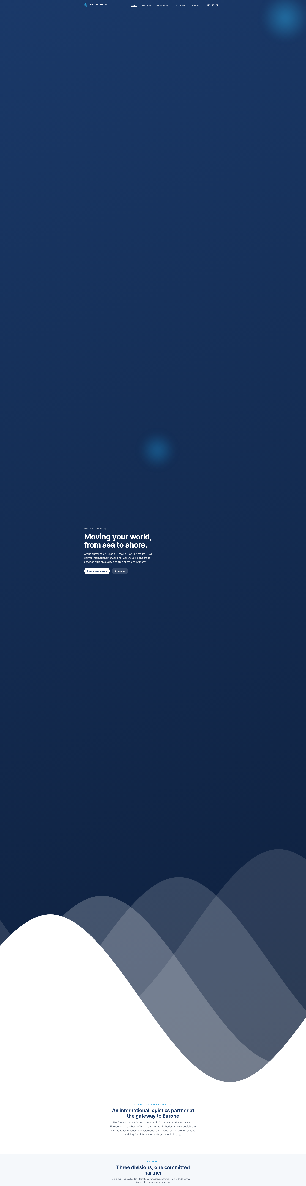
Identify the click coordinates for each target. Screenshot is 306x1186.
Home (134, 5)
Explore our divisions (97, 571)
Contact (196, 5)
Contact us (120, 571)
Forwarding (146, 5)
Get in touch (213, 5)
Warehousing (162, 5)
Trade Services (180, 5)
